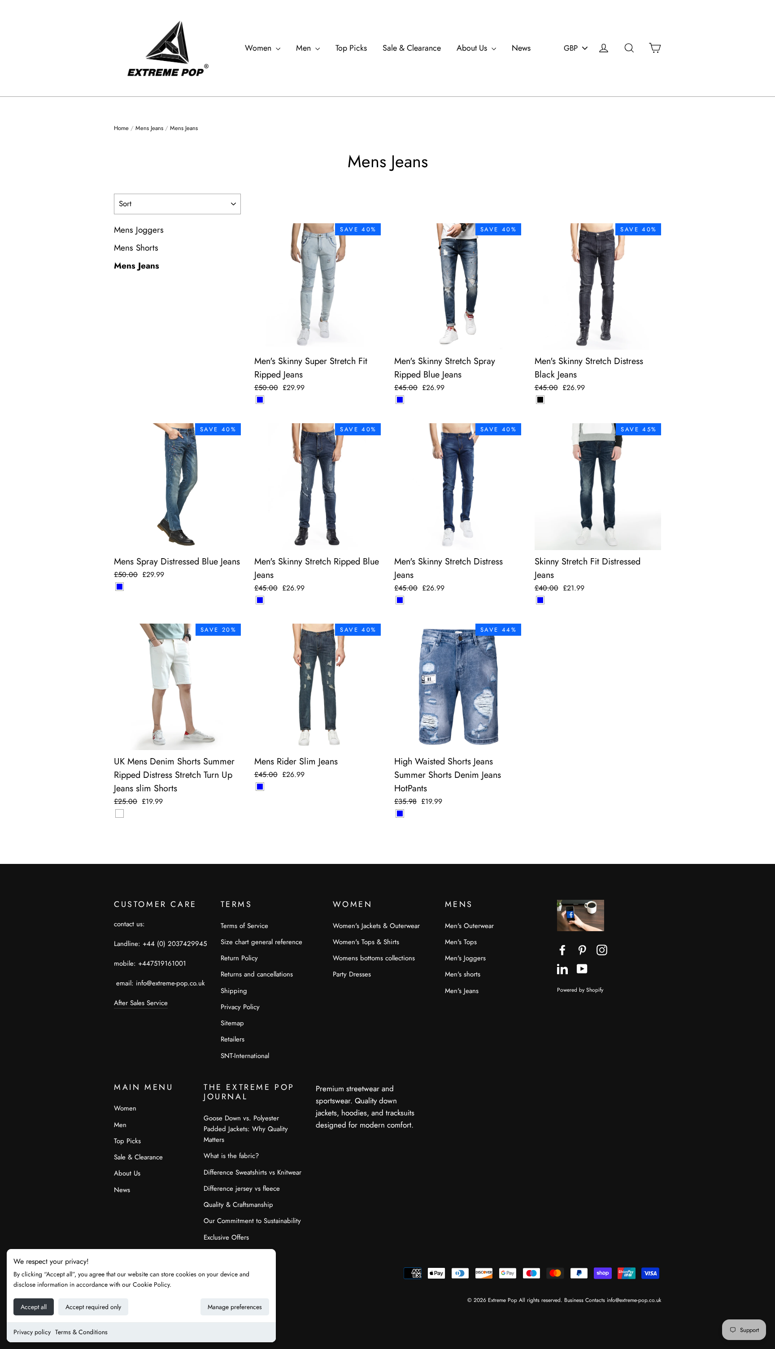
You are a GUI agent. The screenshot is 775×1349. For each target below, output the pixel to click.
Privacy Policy (240, 1007)
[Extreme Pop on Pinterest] (582, 949)
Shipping (234, 991)
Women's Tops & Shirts (366, 942)
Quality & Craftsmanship (238, 1205)
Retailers (232, 1039)
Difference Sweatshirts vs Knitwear (252, 1172)
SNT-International (245, 1056)
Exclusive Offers (226, 1237)
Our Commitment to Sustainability (252, 1221)
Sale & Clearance (412, 48)
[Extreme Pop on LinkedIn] (562, 968)
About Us (473, 48)
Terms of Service (244, 926)
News (521, 48)
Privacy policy (32, 1331)
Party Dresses (352, 974)
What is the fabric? (231, 1156)
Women (259, 48)
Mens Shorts (136, 248)
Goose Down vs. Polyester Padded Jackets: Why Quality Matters (246, 1129)
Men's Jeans (462, 991)
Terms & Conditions (81, 1331)
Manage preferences (235, 1306)
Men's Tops (461, 942)
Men (304, 48)
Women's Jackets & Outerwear (376, 926)
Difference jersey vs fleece (242, 1188)
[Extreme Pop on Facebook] (562, 949)
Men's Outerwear (469, 926)
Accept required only (93, 1306)
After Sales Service (141, 1003)
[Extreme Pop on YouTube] (582, 968)
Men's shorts (462, 974)
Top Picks (351, 48)
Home (121, 128)
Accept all (34, 1306)
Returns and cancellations (257, 974)
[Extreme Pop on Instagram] (601, 949)
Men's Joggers (465, 958)
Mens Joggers (139, 230)
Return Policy (239, 958)
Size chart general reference (261, 942)
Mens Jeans (149, 128)
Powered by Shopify (580, 989)
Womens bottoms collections (374, 958)
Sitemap (232, 1023)
